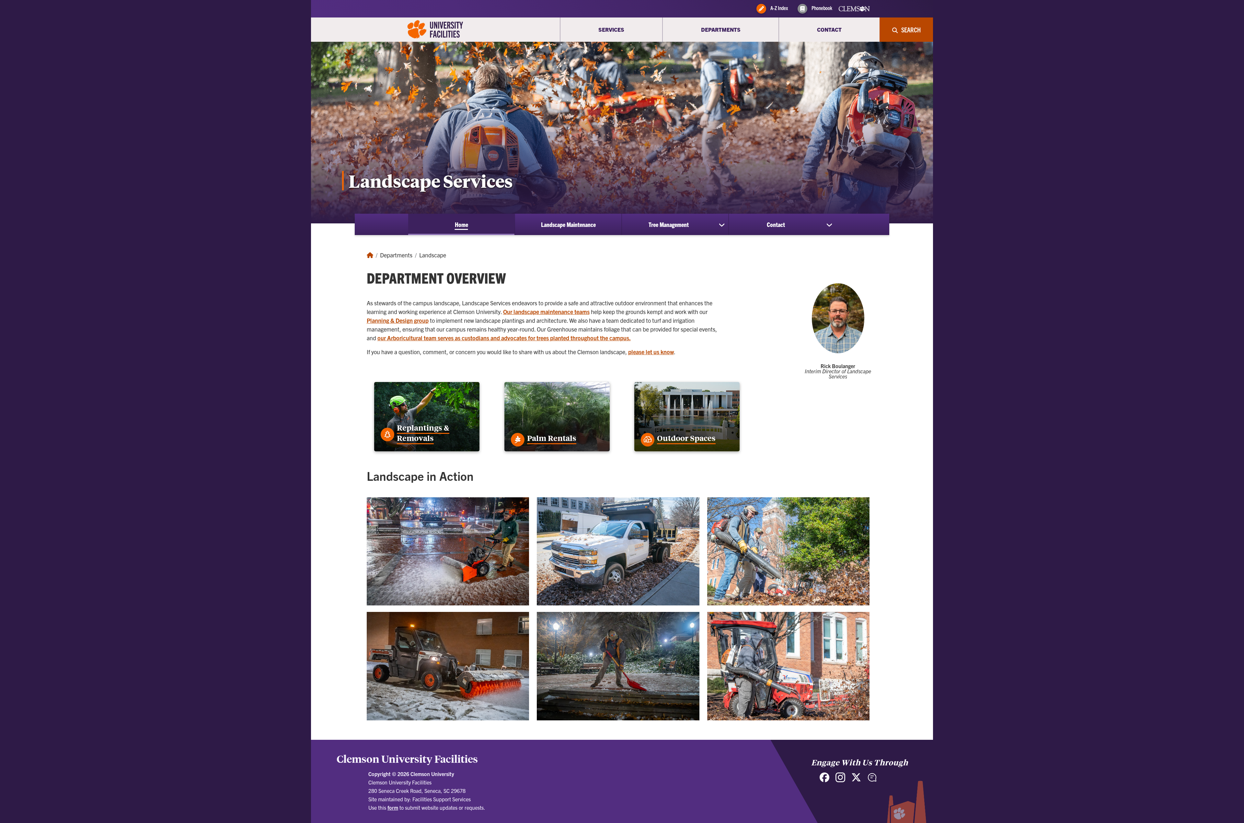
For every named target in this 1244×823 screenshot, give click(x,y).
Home (461, 224)
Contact (776, 224)
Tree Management (669, 224)
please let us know (651, 351)
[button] (448, 553)
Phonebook (821, 8)
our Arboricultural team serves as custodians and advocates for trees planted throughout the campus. (504, 338)
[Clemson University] (435, 29)
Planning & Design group (398, 320)
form (392, 807)
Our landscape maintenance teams (546, 311)
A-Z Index (778, 8)
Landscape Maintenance (568, 224)
